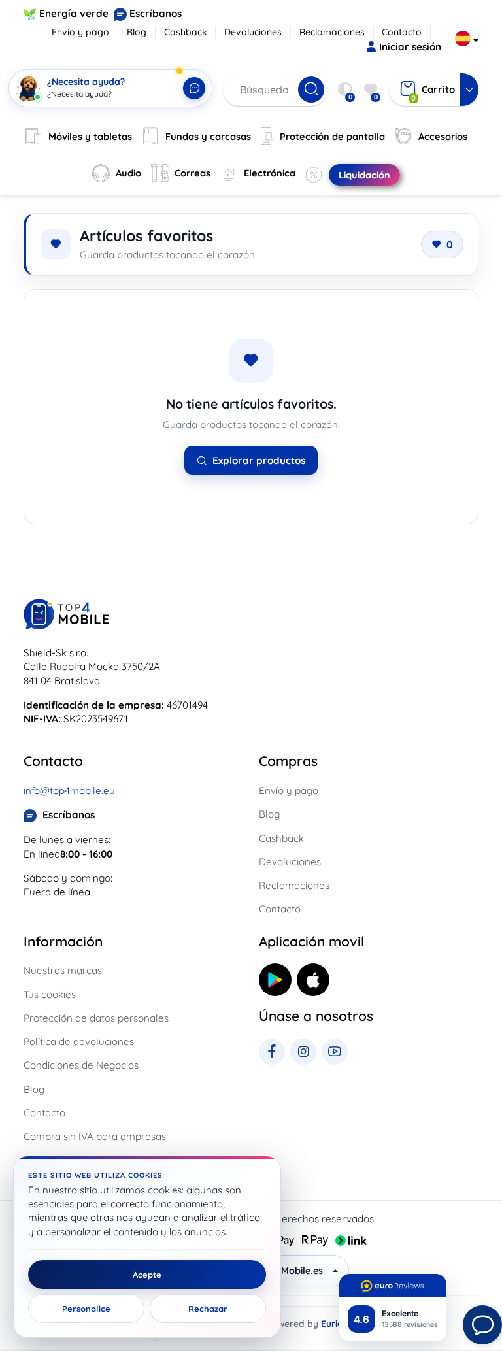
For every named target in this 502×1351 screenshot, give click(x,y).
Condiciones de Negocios (81, 1065)
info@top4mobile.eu (69, 790)
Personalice (86, 1308)
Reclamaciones (332, 32)
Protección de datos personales (96, 1018)
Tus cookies (50, 994)
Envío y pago (80, 32)
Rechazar (207, 1308)
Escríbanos (155, 13)
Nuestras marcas (63, 970)
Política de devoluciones (79, 1041)
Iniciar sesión (410, 47)
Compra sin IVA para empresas (95, 1136)
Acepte (147, 1274)
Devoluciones (253, 32)
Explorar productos (258, 460)
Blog (136, 32)
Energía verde (74, 13)
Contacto (402, 32)
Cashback (185, 32)
